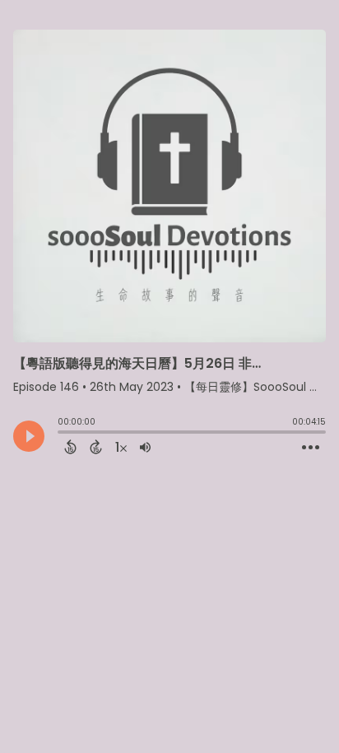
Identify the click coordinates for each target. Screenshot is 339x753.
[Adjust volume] (145, 447)
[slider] (62, 433)
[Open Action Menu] (310, 448)
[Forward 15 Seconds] (96, 447)
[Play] (28, 436)
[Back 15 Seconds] (70, 447)
